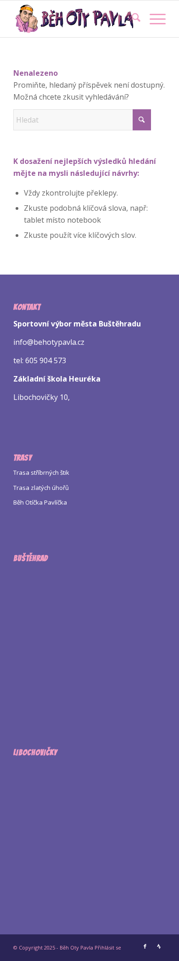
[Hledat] (131, 18)
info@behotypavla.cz (48, 342)
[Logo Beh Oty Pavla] (74, 18)
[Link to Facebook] (145, 946)
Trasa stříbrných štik (41, 472)
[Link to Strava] (159, 946)
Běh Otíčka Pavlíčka (40, 502)
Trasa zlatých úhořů (41, 487)
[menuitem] (131, 18)
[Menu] (153, 18)
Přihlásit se (108, 947)
